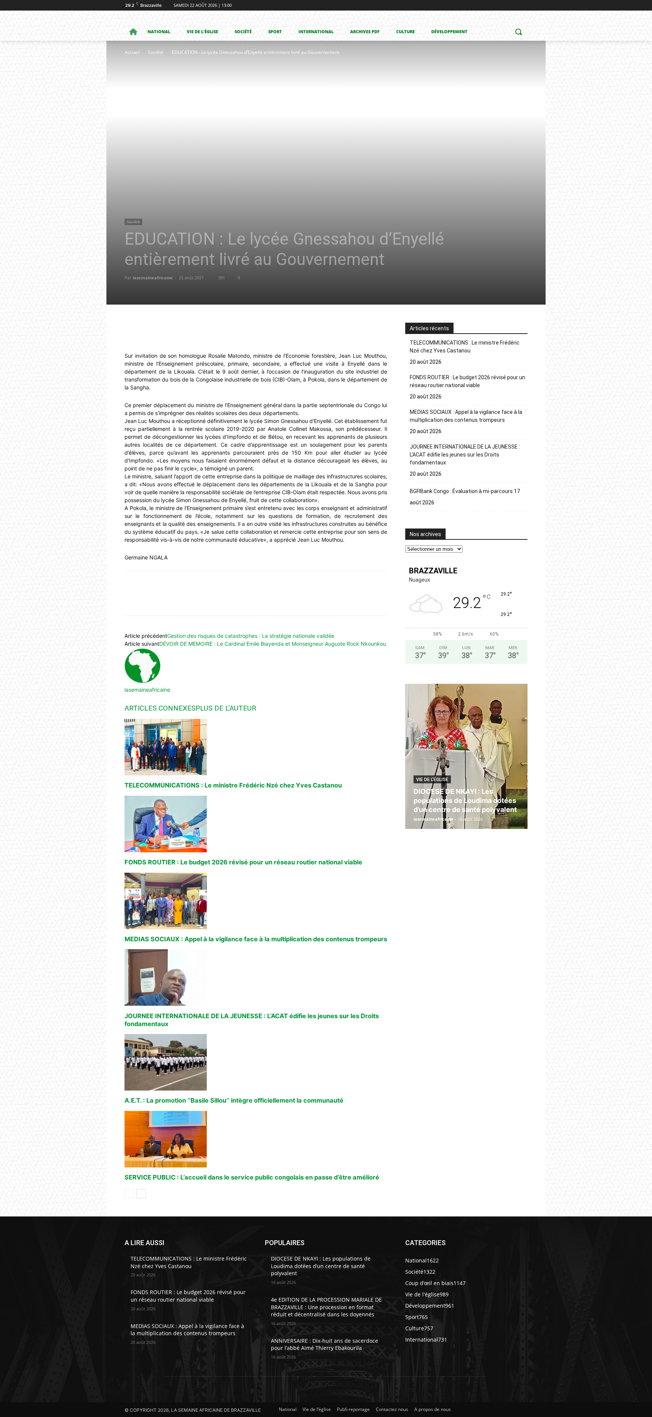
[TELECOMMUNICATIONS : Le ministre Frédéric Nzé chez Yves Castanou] (256, 747)
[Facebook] (481, 5)
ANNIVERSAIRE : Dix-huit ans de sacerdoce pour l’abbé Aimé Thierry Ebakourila (324, 1344)
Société (155, 52)
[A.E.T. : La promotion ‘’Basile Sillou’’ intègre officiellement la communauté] (256, 1062)
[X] (502, 5)
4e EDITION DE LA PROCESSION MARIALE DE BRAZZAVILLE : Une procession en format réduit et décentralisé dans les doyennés (326, 1307)
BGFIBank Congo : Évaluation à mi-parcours (461, 491)
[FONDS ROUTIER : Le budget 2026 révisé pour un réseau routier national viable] (256, 824)
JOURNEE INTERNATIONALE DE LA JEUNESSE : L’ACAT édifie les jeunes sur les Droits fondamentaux (465, 455)
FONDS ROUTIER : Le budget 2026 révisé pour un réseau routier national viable (243, 862)
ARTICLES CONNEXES (160, 708)
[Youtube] (523, 5)
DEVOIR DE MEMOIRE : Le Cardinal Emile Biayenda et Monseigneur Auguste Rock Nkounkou (272, 643)
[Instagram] (491, 5)
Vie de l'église (432, 779)
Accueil (132, 52)
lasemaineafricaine (153, 277)
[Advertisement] (232, 113)
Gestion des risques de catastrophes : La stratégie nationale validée (250, 636)
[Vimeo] (512, 5)
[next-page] (141, 1193)
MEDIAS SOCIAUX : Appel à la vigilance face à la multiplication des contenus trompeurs (256, 939)
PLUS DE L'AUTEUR (225, 708)
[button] (518, 32)
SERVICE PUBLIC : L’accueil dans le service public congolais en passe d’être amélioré (252, 1177)
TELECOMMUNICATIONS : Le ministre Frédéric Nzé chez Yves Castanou (233, 785)
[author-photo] (143, 682)
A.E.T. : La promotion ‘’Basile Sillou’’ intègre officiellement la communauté (234, 1100)
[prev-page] (129, 1193)
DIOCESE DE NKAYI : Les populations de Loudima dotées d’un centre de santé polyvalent (465, 800)
